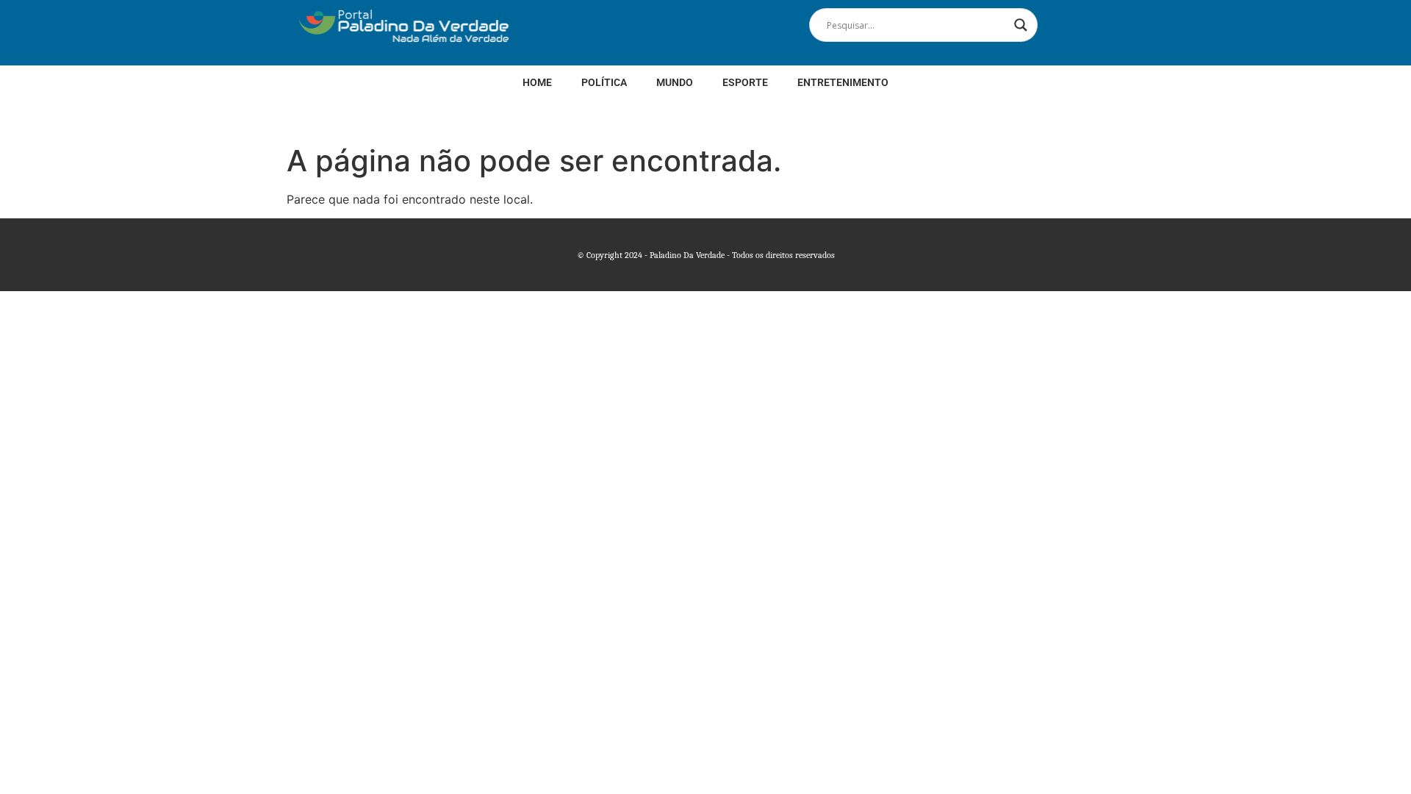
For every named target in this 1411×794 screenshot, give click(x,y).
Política (604, 82)
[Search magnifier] (1020, 25)
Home (537, 82)
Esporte (745, 82)
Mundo (674, 82)
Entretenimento (842, 82)
